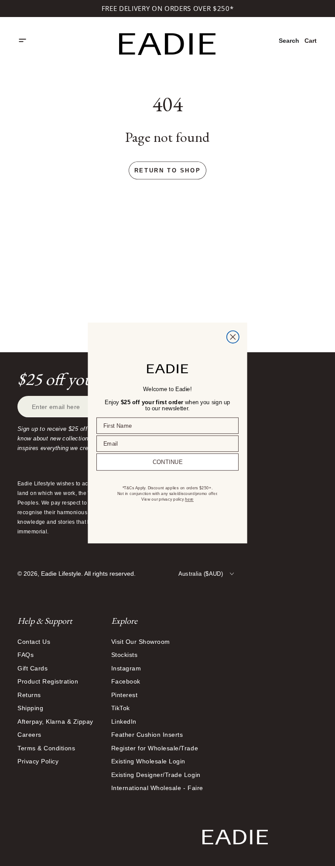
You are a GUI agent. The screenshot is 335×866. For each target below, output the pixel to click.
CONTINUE (167, 462)
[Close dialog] (233, 337)
